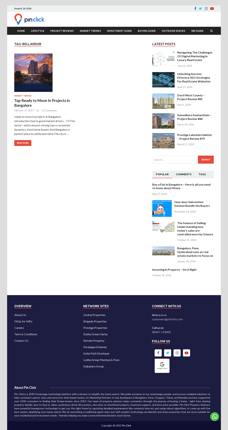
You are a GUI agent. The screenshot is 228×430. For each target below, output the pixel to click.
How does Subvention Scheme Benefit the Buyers (192, 203)
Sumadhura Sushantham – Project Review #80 (194, 116)
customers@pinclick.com (167, 319)
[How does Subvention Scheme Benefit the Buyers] (162, 202)
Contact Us (21, 340)
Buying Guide (147, 30)
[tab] (162, 174)
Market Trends (90, 30)
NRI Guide (197, 30)
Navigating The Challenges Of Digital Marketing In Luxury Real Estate (194, 56)
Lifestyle (37, 30)
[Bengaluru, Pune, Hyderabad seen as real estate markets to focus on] (163, 248)
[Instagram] (206, 8)
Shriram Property (93, 340)
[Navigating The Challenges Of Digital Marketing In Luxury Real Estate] (163, 52)
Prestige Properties (95, 327)
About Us (20, 315)
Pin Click (126, 425)
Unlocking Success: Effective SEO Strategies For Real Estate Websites (194, 77)
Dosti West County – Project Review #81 (191, 97)
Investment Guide (119, 30)
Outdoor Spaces (173, 30)
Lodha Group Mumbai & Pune (101, 359)
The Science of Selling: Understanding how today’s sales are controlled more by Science (195, 228)
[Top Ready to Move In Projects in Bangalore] (45, 74)
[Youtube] (212, 8)
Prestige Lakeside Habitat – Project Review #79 (194, 136)
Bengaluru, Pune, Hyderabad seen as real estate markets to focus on (195, 251)
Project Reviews (62, 30)
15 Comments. (49, 110)
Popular (162, 174)
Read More (21, 142)
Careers (19, 327)
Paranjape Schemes (95, 347)
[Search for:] (183, 160)
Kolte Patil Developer (96, 353)
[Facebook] (195, 8)
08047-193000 (161, 332)
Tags (202, 174)
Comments (183, 174)
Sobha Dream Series (95, 334)
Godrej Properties (94, 315)
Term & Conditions (25, 334)
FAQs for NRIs (23, 321)
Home (21, 30)
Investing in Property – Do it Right (174, 269)
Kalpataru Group (93, 366)
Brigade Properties (95, 321)
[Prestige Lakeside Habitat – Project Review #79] (163, 135)
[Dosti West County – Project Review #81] (163, 95)
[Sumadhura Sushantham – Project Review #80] (163, 115)
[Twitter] (200, 8)
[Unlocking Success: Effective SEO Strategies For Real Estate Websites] (163, 74)
